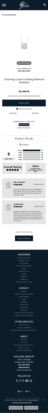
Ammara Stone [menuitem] (24, 260)
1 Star (20, 159)
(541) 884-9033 (24, 71)
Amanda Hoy (18, 204)
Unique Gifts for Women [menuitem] (24, 315)
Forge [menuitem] (24, 268)
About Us (24, 339)
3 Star (20, 155)
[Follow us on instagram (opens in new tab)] (20, 380)
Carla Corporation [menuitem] (24, 266)
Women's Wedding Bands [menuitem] (24, 294)
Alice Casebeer (19, 182)
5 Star (20, 150)
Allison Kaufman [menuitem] (24, 258)
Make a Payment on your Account (24, 330)
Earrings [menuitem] (24, 302)
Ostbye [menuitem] (24, 274)
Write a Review (24, 238)
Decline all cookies (15, 408)
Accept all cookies (31, 408)
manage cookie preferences (22, 402)
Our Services (24, 325)
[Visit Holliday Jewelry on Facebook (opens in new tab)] (17, 380)
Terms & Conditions (24, 350)
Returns (35, 113)
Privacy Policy (24, 348)
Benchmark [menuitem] (24, 263)
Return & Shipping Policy (24, 345)
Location (24, 342)
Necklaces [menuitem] (24, 305)
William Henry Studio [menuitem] (24, 282)
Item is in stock (24, 124)
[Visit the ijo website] (27, 391)
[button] (45, 5)
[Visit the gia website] (20, 391)
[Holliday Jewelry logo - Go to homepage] (24, 5)
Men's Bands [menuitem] (24, 297)
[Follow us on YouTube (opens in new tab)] (26, 380)
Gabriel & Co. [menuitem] (24, 271)
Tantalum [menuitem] (24, 279)
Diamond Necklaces (10, 15)
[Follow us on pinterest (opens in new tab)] (23, 380)
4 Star (20, 153)
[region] (24, 44)
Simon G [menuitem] (24, 276)
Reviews (24, 144)
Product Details (24, 138)
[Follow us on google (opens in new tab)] (30, 380)
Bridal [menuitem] (24, 291)
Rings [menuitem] (24, 299)
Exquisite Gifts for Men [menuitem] (24, 313)
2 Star (20, 157)
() (42, 150)
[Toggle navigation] (4, 5)
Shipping (13, 113)
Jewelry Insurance (24, 327)
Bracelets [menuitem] (24, 307)
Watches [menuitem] (24, 310)
